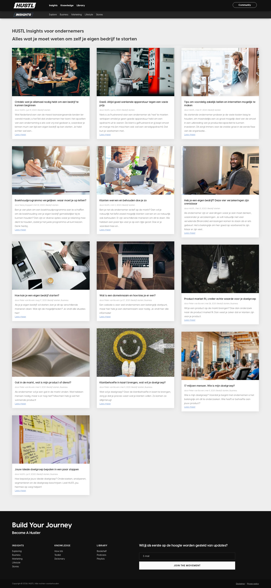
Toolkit (57, 555)
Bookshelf (102, 551)
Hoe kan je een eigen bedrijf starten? (37, 295)
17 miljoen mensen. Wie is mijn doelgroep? (209, 385)
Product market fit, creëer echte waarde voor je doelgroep (220, 298)
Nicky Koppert (26, 205)
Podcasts (101, 555)
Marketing (76, 15)
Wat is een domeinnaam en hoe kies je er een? (128, 295)
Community (245, 5)
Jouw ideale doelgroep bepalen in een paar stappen (47, 469)
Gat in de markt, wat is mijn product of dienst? (43, 382)
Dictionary (59, 558)
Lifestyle (89, 15)
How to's (58, 551)
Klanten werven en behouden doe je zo (123, 200)
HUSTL (22, 110)
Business (64, 15)
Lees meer (20, 134)
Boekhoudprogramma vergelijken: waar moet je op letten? (50, 200)
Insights (53, 5)
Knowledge (67, 5)
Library (81, 5)
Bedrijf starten (44, 110)
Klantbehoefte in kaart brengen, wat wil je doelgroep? (133, 382)
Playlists (101, 558)
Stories (99, 15)
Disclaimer (240, 584)
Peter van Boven (27, 300)
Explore (53, 15)
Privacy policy (253, 584)
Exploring (17, 551)
